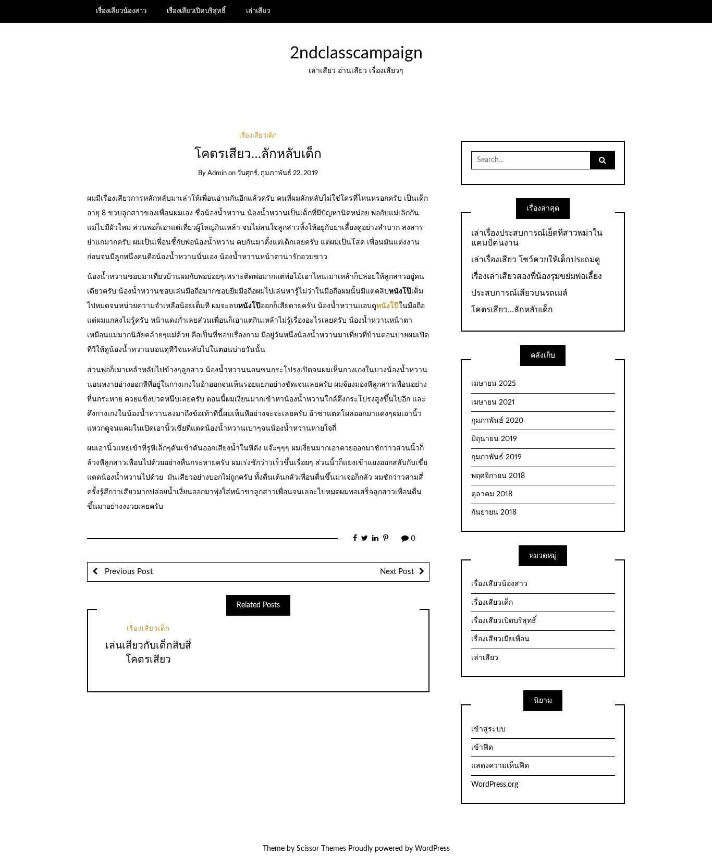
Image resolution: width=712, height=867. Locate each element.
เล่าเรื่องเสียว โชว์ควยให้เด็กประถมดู (535, 259)
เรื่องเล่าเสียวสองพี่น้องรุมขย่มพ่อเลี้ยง (536, 276)
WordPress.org (494, 784)
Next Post (397, 572)
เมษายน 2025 (493, 383)
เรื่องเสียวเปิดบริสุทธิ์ (196, 11)
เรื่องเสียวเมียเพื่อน (500, 639)
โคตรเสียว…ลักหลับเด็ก (512, 310)
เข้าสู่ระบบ (488, 729)
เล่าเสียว (258, 11)
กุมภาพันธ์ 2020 (497, 420)
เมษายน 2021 (493, 402)
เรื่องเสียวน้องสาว (121, 11)
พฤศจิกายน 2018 (498, 476)
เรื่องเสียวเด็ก (258, 135)
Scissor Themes (321, 848)
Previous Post (128, 572)
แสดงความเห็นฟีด (500, 766)
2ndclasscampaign (356, 53)
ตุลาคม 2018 (491, 494)
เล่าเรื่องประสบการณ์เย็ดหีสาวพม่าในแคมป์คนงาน (537, 238)
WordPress (432, 848)
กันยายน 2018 (494, 512)
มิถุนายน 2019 (494, 439)
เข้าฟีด (482, 747)
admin (217, 173)
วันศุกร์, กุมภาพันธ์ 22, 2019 (277, 173)
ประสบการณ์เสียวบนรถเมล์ (519, 293)
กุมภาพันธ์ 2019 (496, 457)
